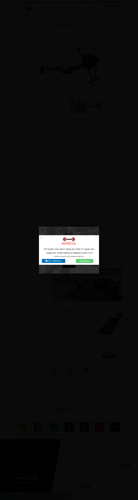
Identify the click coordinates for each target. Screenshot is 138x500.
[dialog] (69, 250)
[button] (41, 237)
